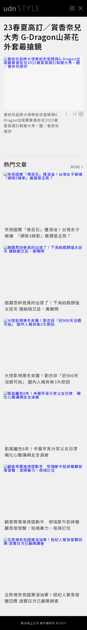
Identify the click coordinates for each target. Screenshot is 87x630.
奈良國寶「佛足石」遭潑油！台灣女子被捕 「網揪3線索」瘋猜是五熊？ (42, 232)
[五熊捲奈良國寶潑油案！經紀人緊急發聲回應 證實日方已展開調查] (43, 564)
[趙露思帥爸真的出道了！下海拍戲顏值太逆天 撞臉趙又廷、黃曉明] (43, 272)
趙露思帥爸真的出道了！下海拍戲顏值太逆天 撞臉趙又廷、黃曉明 (42, 305)
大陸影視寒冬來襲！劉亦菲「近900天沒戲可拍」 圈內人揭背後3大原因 (41, 378)
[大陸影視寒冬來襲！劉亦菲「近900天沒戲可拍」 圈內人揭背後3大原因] (43, 345)
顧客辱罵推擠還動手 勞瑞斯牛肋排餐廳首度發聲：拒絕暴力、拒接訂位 (42, 525)
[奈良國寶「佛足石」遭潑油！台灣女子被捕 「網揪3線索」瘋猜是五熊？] (43, 198)
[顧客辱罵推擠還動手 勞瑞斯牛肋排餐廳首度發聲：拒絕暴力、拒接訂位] (43, 491)
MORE (76, 167)
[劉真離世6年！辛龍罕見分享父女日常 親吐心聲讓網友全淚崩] (43, 418)
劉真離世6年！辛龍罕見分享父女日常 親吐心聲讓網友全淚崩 (43, 451)
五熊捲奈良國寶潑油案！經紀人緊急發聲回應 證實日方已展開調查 (42, 597)
